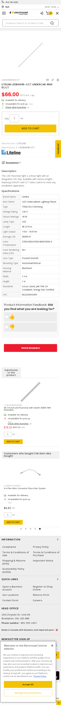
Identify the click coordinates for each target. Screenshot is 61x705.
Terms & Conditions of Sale (15, 554)
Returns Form (41, 594)
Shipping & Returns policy (14, 562)
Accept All (28, 684)
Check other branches (15, 107)
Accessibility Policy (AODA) (13, 570)
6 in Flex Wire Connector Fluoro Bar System (25, 488)
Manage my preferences (28, 692)
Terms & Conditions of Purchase (46, 554)
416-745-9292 (11, 2)
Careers (37, 600)
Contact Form (10, 600)
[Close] (52, 645)
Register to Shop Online (43, 588)
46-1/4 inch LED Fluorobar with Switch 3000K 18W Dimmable (27, 408)
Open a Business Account (12, 588)
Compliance (9, 546)
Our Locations (10, 594)
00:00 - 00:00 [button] (50, 7)
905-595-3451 (29, 622)
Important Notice (43, 560)
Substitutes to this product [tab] (11, 373)
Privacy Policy (41, 546)
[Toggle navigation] (4, 13)
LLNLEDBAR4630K (13, 405)
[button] (21, 529)
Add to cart (31, 128)
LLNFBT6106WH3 (12, 485)
